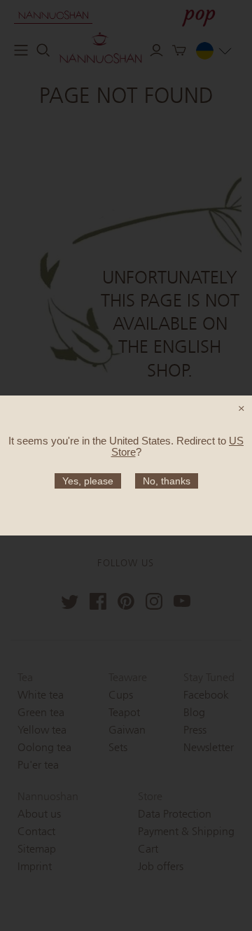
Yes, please (87, 480)
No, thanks (166, 480)
